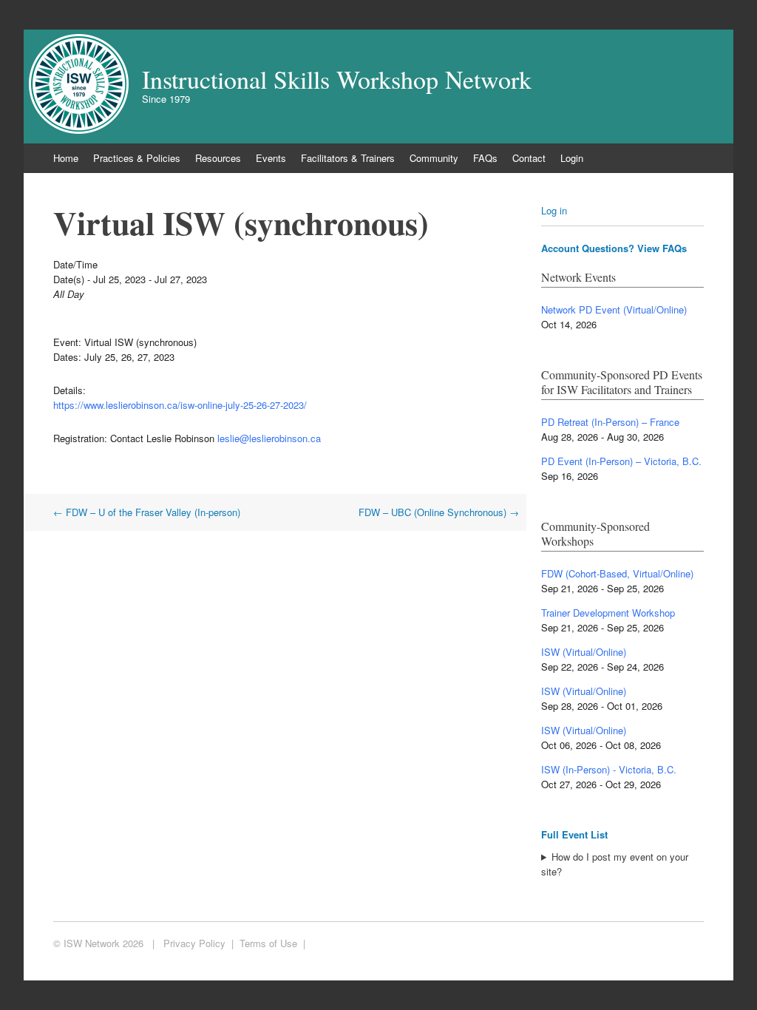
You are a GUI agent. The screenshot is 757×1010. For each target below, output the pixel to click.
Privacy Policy (194, 943)
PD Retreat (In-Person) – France (610, 422)
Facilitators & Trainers (348, 158)
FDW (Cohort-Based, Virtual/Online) (617, 573)
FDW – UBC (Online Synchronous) (439, 512)
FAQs (485, 158)
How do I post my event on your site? (614, 864)
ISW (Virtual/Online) (583, 652)
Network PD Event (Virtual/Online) (614, 309)
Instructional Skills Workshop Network (337, 79)
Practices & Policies (136, 158)
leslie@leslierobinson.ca (269, 438)
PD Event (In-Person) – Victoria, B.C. (621, 461)
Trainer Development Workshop (608, 613)
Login (571, 158)
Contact (529, 158)
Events (271, 158)
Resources (218, 158)
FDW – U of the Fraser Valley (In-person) (146, 512)
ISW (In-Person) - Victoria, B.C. (608, 769)
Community (434, 158)
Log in (554, 210)
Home (65, 158)
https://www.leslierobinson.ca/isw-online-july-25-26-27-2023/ (180, 405)
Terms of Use (268, 943)
